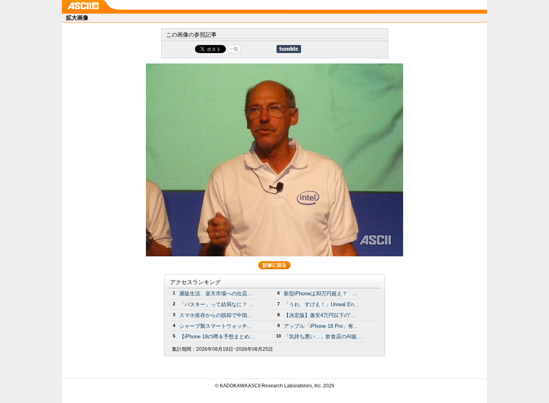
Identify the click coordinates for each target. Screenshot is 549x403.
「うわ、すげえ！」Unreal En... (321, 304)
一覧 (233, 49)
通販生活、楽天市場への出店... (215, 293)
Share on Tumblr (289, 49)
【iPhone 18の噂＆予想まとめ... (216, 336)
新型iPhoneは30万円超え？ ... (320, 293)
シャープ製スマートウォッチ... (215, 326)
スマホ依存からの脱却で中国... (215, 315)
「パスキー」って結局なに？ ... (216, 304)
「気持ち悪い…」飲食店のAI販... (323, 336)
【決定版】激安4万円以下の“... (320, 315)
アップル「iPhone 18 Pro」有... (321, 326)
